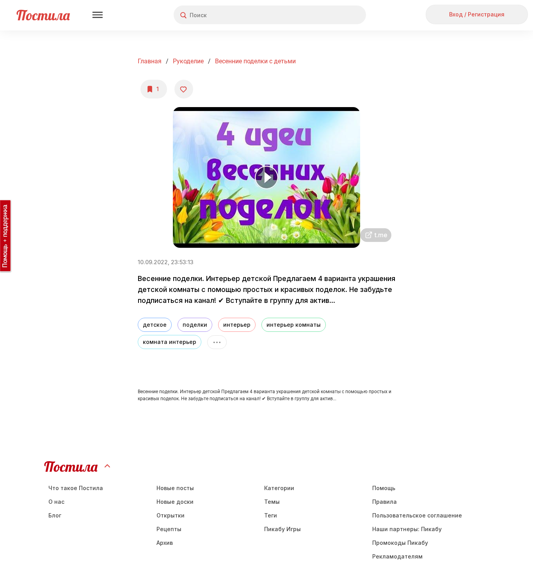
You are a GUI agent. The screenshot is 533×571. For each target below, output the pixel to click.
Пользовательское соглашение (417, 515)
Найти (330, 15)
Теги (270, 515)
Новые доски (175, 501)
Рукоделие (188, 61)
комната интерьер (169, 341)
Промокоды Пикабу (400, 542)
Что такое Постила (75, 488)
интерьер (237, 324)
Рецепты (168, 529)
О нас (56, 501)
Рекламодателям (397, 556)
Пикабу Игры (282, 529)
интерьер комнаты (293, 324)
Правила (384, 501)
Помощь (383, 488)
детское (155, 324)
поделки (195, 324)
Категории (279, 488)
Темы (272, 501)
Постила (43, 15)
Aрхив (164, 542)
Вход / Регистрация (477, 14)
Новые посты (175, 488)
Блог (54, 515)
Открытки (170, 515)
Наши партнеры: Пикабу (407, 529)
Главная (150, 61)
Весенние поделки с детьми (255, 61)
